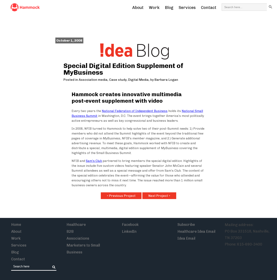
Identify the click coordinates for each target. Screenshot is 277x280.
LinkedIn (129, 231)
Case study (118, 80)
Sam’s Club (94, 161)
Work (154, 7)
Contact (208, 7)
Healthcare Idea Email (196, 231)
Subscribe (186, 224)
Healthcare (76, 224)
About (138, 7)
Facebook (130, 224)
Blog (169, 7)
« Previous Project (121, 196)
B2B (70, 231)
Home (16, 224)
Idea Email (186, 238)
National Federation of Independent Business (134, 111)
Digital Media (138, 80)
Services (187, 7)
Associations (78, 238)
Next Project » (159, 196)
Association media (93, 80)
